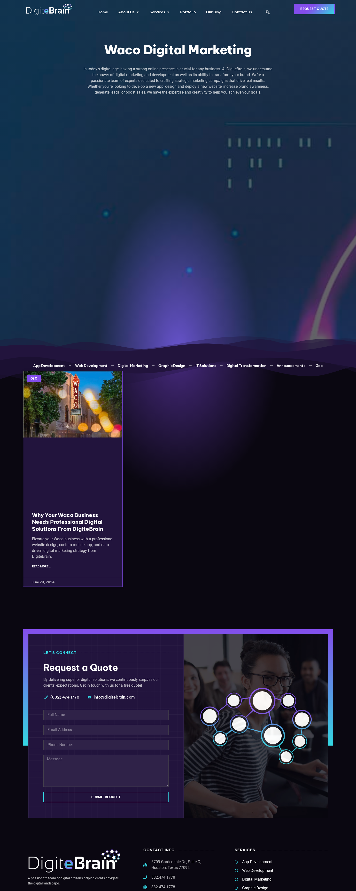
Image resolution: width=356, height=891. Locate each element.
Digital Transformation (246, 365)
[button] (268, 12)
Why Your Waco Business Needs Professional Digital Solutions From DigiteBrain (67, 522)
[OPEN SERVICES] (168, 12)
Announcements (291, 365)
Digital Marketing (133, 365)
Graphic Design (171, 365)
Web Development (91, 365)
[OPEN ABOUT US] (137, 12)
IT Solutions (205, 365)
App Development (49, 365)
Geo (319, 365)
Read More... (41, 566)
